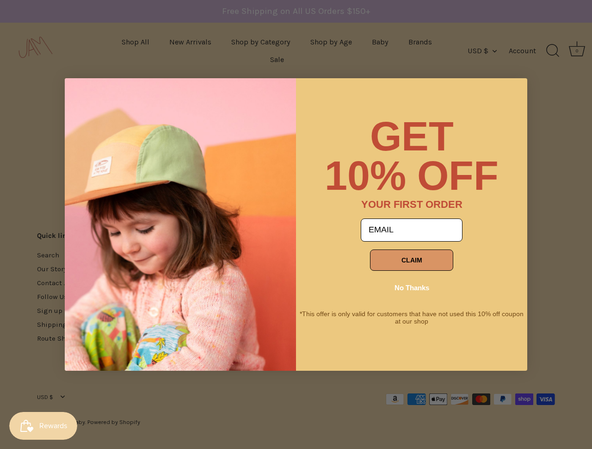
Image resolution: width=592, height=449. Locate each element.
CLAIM (411, 260)
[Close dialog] (78, 92)
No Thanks (412, 288)
